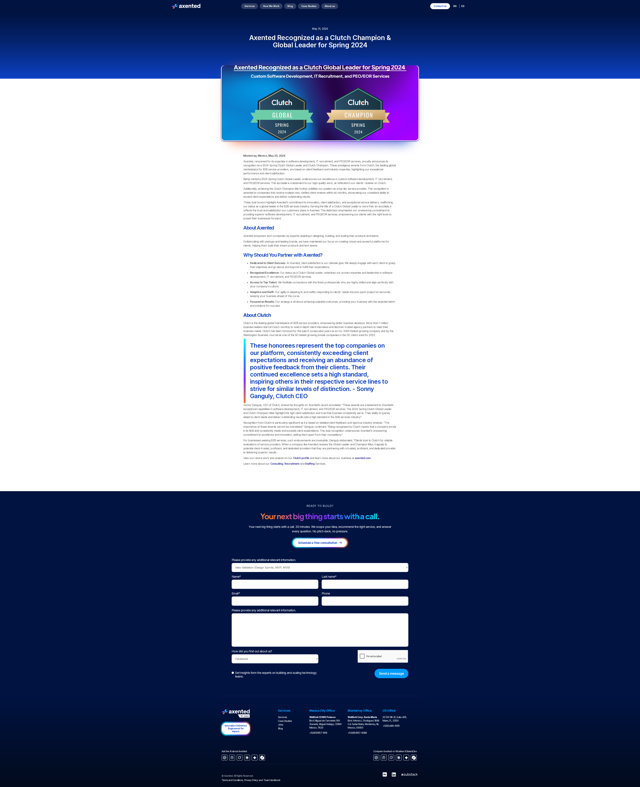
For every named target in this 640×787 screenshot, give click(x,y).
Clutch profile (301, 458)
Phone (326, 593)
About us (330, 6)
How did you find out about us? (252, 651)
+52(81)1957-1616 (318, 732)
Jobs (280, 724)
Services (249, 6)
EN (454, 6)
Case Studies (308, 6)
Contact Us (440, 6)
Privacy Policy (251, 780)
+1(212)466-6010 (391, 725)
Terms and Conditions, (233, 780)
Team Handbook (272, 780)
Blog (290, 6)
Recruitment (291, 463)
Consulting (276, 463)
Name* (236, 576)
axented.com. (363, 458)
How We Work (271, 6)
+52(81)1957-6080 (357, 732)
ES (462, 6)
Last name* (329, 576)
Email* (236, 593)
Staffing (309, 463)
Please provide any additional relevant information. (264, 560)
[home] (186, 6)
